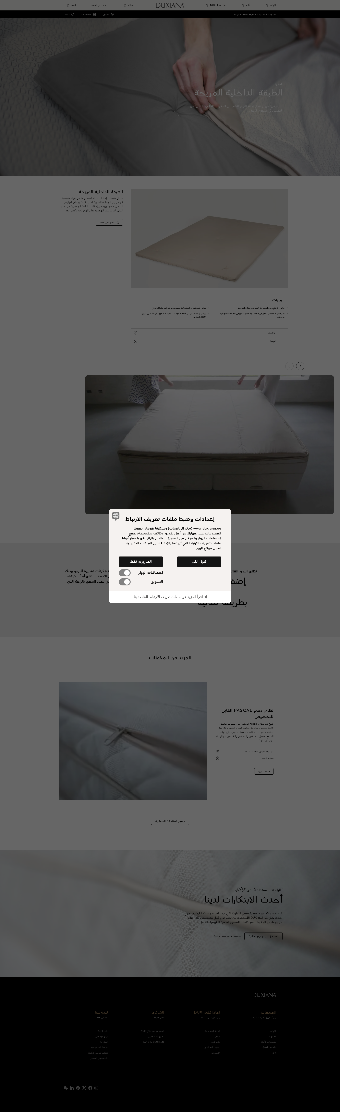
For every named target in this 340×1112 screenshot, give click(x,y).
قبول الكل (199, 561)
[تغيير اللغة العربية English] (116, 516)
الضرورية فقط (141, 561)
